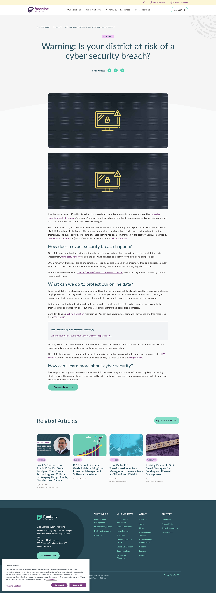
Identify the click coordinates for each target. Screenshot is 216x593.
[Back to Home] (37, 27)
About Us (143, 519)
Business (41, 460)
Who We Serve (93, 9)
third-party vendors (71, 256)
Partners (142, 551)
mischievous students (58, 238)
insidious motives (118, 238)
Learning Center (159, 2)
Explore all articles (164, 420)
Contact (142, 555)
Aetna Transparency (170, 528)
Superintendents (123, 551)
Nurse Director (123, 531)
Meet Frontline (142, 9)
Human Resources (124, 526)
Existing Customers (180, 2)
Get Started (179, 9)
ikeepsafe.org (135, 357)
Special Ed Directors (125, 546)
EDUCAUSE (59, 317)
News (141, 528)
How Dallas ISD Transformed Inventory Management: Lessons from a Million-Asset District (126, 469)
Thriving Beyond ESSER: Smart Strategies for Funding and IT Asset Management (160, 469)
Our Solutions (74, 9)
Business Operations (102, 531)
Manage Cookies (13, 585)
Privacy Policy (168, 524)
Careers (142, 546)
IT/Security (57, 27)
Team (141, 524)
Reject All (59, 585)
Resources (125, 9)
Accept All (77, 585)
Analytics (98, 535)
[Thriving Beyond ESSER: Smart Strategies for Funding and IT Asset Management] (162, 445)
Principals (121, 535)
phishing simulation (74, 313)
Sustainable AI (167, 532)
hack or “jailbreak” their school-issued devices (99, 272)
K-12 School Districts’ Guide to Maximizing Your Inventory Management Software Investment (88, 469)
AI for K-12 (111, 9)
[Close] (85, 562)
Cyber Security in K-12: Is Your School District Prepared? (79, 335)
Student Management (103, 526)
